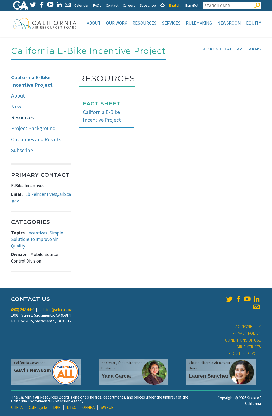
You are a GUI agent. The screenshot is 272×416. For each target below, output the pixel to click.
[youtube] (247, 299)
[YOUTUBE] (50, 5)
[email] (256, 306)
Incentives (37, 233)
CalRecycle (38, 407)
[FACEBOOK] (41, 5)
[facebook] (238, 299)
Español (191, 5)
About (94, 23)
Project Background (33, 128)
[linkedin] (256, 299)
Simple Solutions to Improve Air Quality (37, 239)
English (175, 5)
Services (171, 23)
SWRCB (107, 407)
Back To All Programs (234, 49)
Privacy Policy (246, 333)
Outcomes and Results (36, 139)
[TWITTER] (32, 5)
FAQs (97, 5)
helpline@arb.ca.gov (55, 309)
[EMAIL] (68, 5)
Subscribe (148, 5)
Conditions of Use (243, 340)
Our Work (116, 23)
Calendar (81, 5)
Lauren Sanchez (209, 376)
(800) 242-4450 (22, 309)
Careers (129, 5)
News (17, 106)
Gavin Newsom (32, 370)
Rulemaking (199, 23)
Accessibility (248, 326)
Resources (144, 23)
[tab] (162, 5)
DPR (57, 407)
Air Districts (249, 346)
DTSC (71, 407)
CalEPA (17, 407)
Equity (253, 23)
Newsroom (229, 23)
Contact (112, 5)
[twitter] (229, 299)
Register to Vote (244, 353)
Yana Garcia (116, 376)
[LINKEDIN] (59, 5)
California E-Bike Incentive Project (32, 81)
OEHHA (88, 407)
